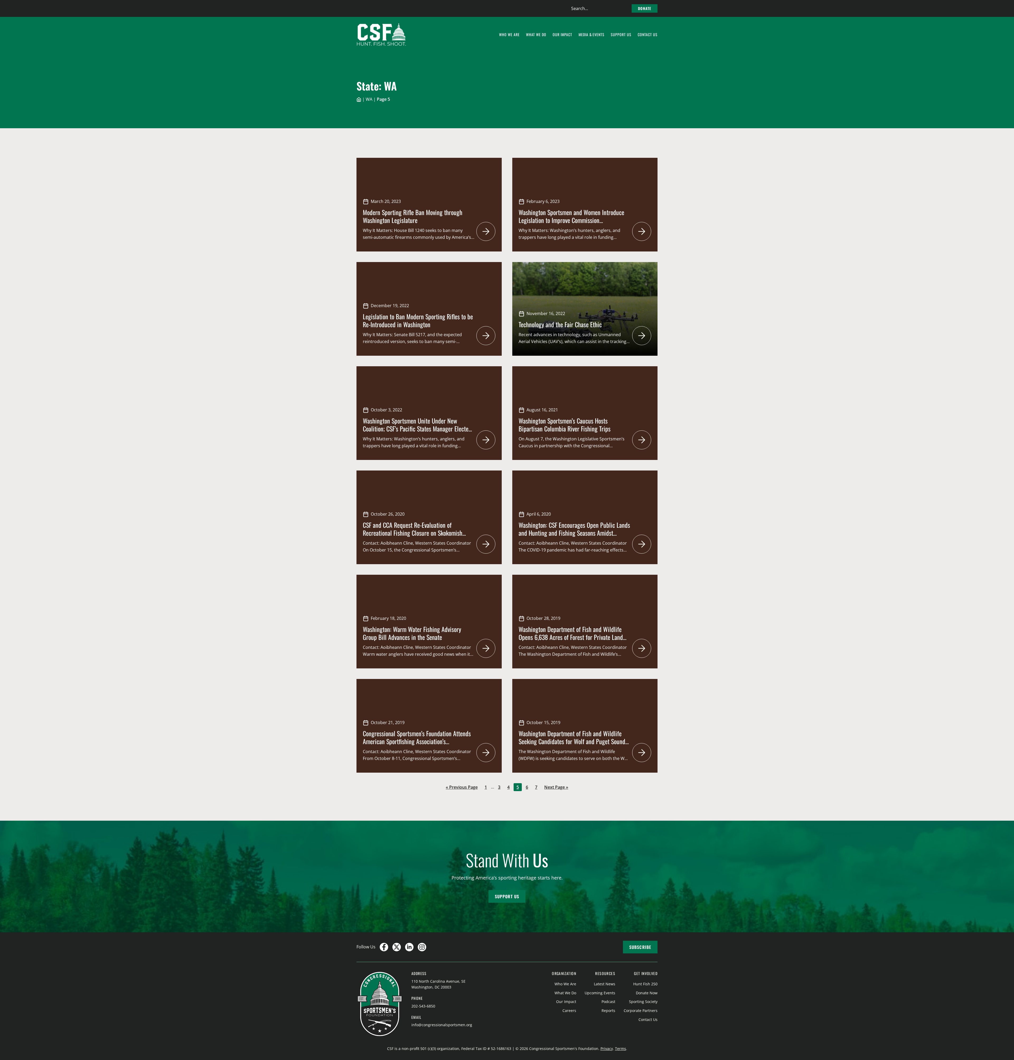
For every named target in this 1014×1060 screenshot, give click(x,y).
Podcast (608, 1001)
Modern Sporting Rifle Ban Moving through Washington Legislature (412, 216)
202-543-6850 (423, 1006)
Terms (620, 1048)
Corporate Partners (641, 1010)
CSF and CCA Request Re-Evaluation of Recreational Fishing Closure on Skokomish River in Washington (412, 532)
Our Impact (566, 1001)
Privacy (606, 1048)
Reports (608, 1010)
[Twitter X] (396, 947)
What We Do (565, 992)
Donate (644, 8)
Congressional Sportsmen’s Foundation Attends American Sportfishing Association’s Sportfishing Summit (417, 741)
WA (369, 99)
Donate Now (647, 992)
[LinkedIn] (409, 947)
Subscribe (640, 947)
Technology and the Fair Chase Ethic (560, 324)
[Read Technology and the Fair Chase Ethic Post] (641, 335)
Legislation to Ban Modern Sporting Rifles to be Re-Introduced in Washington (418, 320)
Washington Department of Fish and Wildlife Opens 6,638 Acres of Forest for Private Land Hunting (571, 637)
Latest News (604, 983)
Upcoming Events (600, 992)
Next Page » (556, 787)
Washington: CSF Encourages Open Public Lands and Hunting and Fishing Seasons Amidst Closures (574, 532)
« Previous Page (462, 787)
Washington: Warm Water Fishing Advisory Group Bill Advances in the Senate (412, 633)
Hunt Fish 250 (645, 983)
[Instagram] (422, 947)
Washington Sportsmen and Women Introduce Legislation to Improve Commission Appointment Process (571, 220)
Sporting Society (643, 1001)
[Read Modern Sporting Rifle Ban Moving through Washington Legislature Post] (485, 231)
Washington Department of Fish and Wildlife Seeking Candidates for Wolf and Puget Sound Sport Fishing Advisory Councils (572, 741)
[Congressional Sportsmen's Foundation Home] (381, 34)
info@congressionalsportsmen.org (441, 1024)
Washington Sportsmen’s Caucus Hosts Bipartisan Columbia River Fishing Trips (565, 424)
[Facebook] (384, 947)
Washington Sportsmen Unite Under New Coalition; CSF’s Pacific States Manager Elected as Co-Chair (417, 428)
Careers (569, 1010)
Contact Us (648, 1019)
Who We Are (565, 983)
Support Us (507, 896)
